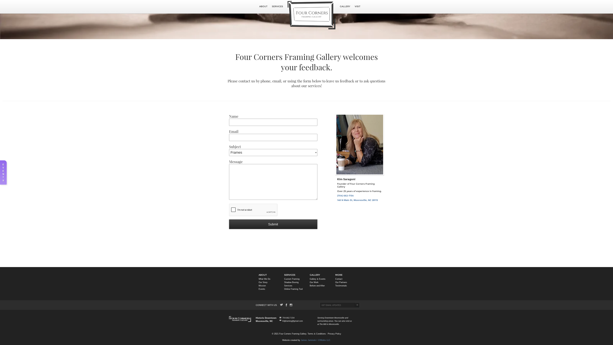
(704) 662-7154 (345, 195)
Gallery (345, 6)
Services (277, 6)
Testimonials (341, 286)
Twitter (281, 305)
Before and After (317, 286)
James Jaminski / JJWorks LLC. (316, 340)
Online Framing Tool (293, 289)
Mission (262, 286)
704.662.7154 (288, 318)
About (263, 6)
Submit (357, 305)
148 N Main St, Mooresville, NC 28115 (357, 200)
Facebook (286, 305)
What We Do (264, 279)
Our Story (263, 282)
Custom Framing (291, 279)
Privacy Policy (334, 334)
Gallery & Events (317, 279)
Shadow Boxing (291, 282)
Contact (338, 279)
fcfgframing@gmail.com (292, 321)
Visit (357, 6)
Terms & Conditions (317, 334)
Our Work (314, 282)
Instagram (291, 305)
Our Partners (341, 282)
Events (262, 289)
